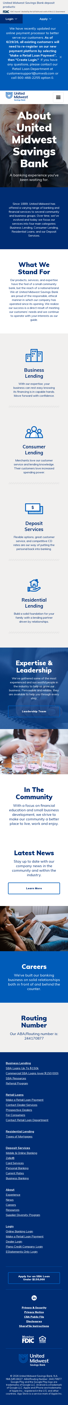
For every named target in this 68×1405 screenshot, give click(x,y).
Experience (13, 1194)
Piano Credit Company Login (24, 1246)
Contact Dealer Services (21, 1105)
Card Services (15, 1163)
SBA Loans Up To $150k (22, 1068)
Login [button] (9, 19)
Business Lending (18, 1063)
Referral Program (17, 1083)
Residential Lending (20, 1131)
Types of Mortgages (19, 1136)
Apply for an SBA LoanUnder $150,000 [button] (34, 1278)
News (10, 1199)
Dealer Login (14, 1241)
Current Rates (15, 1173)
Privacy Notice (34, 1312)
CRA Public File (34, 1316)
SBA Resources (16, 1078)
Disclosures (34, 1321)
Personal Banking (17, 1168)
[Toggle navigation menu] (58, 97)
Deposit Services (18, 1148)
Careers (11, 1205)
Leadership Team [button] (34, 711)
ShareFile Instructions (34, 1326)
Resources (12, 1210)
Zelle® (10, 1158)
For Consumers (15, 1115)
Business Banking (17, 1178)
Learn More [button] (34, 888)
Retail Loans (15, 1094)
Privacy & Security (34, 1307)
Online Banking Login (19, 1231)
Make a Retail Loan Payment (25, 1100)
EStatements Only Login (22, 1251)
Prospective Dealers (19, 1110)
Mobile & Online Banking (21, 1153)
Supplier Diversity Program (23, 1215)
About (10, 1189)
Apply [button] (44, 19)
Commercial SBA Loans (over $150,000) (32, 1073)
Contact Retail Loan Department (27, 1120)
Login (10, 1226)
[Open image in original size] (34, 1360)
